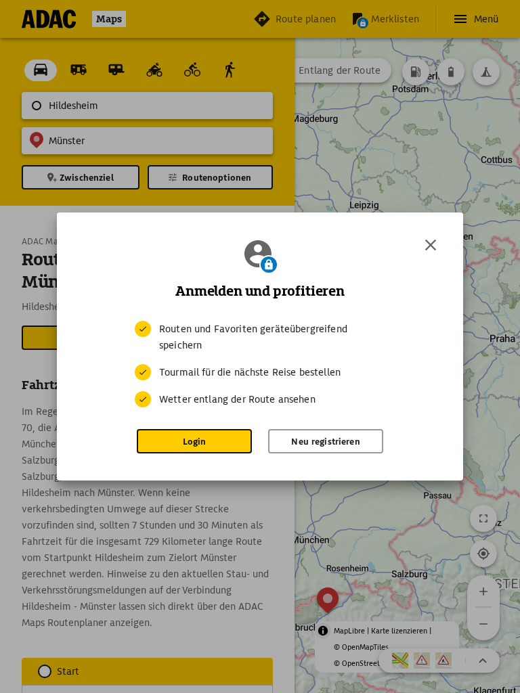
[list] (260, 364)
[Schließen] (430, 245)
